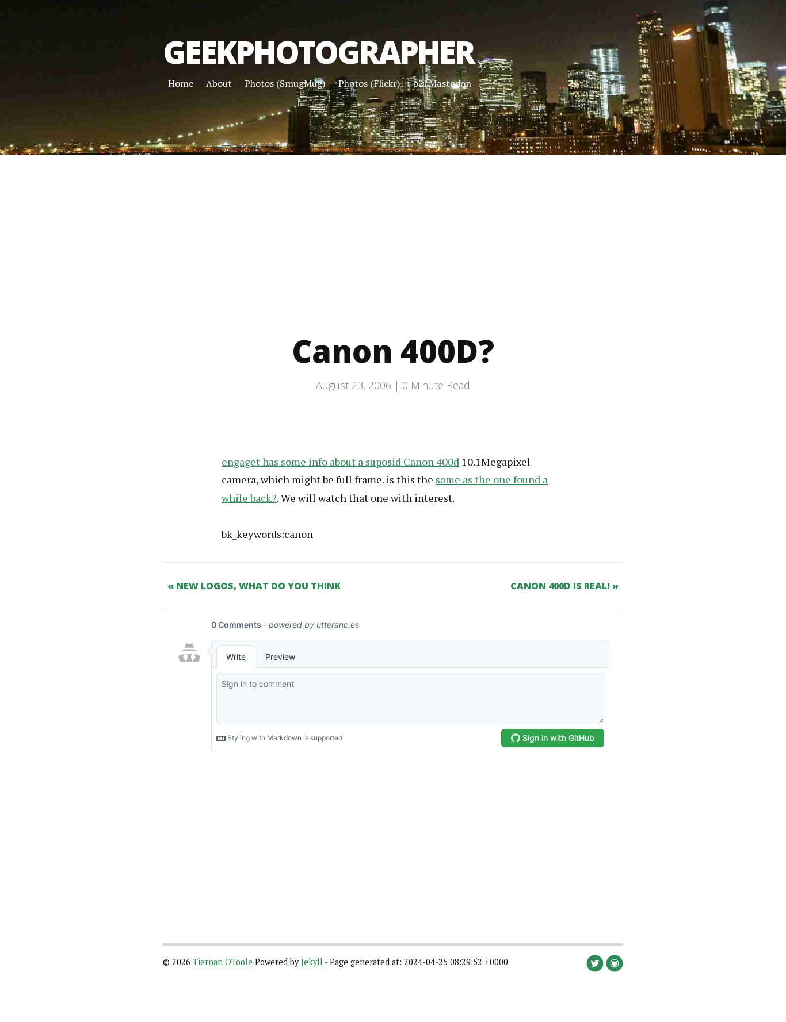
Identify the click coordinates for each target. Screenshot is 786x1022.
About (219, 83)
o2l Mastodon (442, 83)
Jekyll (312, 961)
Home (180, 83)
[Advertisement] (345, 235)
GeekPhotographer (318, 51)
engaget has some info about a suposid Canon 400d (340, 461)
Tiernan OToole (223, 961)
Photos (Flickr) (369, 83)
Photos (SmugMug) (285, 83)
